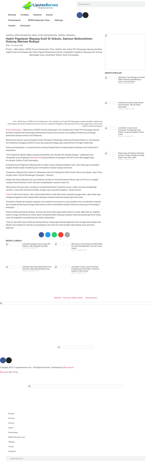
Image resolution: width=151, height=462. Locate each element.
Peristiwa (25, 15)
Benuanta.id (69, 367)
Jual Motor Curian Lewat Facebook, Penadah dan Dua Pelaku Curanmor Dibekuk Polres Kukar (85, 269)
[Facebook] (80, 15)
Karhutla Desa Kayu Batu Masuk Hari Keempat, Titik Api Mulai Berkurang (36, 268)
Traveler (11, 26)
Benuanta (4, 372)
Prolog (15, 372)
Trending (70, 35)
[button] (41, 234)
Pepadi (9, 194)
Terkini (61, 35)
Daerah (49, 15)
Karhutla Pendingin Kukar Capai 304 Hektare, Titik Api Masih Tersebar (36, 245)
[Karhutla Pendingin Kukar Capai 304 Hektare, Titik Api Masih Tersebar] (125, 52)
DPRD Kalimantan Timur (39, 20)
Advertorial (25, 26)
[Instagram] (85, 15)
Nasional (37, 15)
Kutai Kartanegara (47, 35)
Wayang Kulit (35, 158)
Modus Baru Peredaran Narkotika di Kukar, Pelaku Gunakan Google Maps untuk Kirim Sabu (131, 155)
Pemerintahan (14, 20)
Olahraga (59, 20)
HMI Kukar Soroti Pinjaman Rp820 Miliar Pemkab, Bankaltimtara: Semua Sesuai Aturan (87, 246)
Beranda (12, 15)
